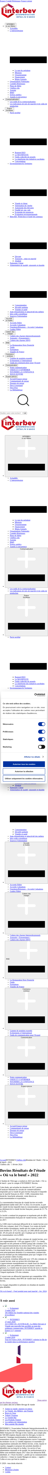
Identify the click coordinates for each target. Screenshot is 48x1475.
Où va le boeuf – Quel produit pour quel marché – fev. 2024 (23, 1291)
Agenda (13, 90)
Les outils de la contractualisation (23, 102)
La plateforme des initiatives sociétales (29, 159)
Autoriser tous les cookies (24, 764)
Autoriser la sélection (24, 771)
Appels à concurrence (18, 97)
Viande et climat (21, 203)
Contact (8, 1467)
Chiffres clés (15, 88)
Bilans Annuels (21, 79)
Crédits (7, 1472)
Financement (20, 77)
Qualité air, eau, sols (22, 210)
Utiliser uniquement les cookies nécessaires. (24, 778)
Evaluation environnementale (26, 214)
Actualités (14, 28)
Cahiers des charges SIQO (20, 340)
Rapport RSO (20, 153)
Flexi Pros (14, 388)
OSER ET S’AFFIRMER (20, 370)
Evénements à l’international (21, 361)
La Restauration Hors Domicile (22, 345)
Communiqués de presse (19, 381)
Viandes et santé (21, 310)
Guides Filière (15, 329)
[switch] (41, 732)
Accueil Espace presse (18, 379)
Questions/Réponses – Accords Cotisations (26, 327)
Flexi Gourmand (16, 385)
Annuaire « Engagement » (20, 338)
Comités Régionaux (17, 84)
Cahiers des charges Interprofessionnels (25, 336)
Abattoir (18, 261)
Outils (12, 347)
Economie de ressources (24, 212)
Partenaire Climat (16, 263)
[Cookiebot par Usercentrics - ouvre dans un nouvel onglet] (34, 695)
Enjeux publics (15, 95)
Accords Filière (16, 323)
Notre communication (18, 367)
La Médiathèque (16, 390)
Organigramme (20, 75)
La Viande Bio (10, 1418)
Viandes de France (17, 352)
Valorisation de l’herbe (23, 206)
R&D (12, 92)
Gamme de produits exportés (21, 358)
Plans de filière (15, 86)
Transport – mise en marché (25, 259)
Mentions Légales (12, 1470)
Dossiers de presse (17, 383)
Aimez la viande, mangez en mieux (18, 1409)
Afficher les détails (32, 757)
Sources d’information (18, 316)
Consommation (21, 305)
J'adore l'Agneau (11, 1415)
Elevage (18, 256)
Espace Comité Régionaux (10, 1)
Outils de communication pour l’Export (25, 363)
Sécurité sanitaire (21, 307)
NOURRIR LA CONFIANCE (22, 372)
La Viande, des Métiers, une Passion (19, 1411)
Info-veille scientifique (18, 314)
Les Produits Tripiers (13, 1420)
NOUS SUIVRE (16, 374)
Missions (18, 73)
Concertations (20, 161)
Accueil (3, 1160)
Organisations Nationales (19, 81)
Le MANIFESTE (22, 155)
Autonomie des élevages (24, 208)
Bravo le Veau (10, 1413)
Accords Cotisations (17, 325)
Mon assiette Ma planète (14, 1424)
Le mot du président (22, 70)
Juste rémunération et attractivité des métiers (27, 312)
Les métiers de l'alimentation (16, 1422)
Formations (14, 350)
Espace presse (26, 1)
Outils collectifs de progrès (25, 157)
